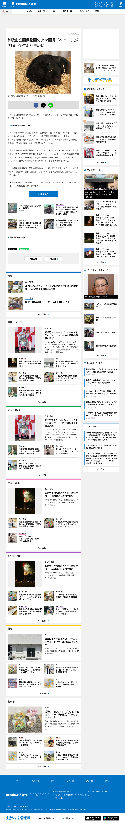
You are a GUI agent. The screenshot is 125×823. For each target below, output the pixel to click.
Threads (112, 4)
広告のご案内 (59, 798)
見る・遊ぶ (42, 11)
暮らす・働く (68, 11)
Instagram (106, 4)
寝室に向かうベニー (21, 125)
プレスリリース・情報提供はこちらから (94, 792)
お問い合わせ (84, 795)
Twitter (101, 4)
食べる (29, 11)
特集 (97, 11)
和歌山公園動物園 (17, 237)
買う (55, 11)
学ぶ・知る (84, 11)
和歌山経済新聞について (63, 792)
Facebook (96, 4)
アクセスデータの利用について (65, 795)
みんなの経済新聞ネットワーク (18, 818)
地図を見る (43, 194)
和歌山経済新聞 (23, 4)
